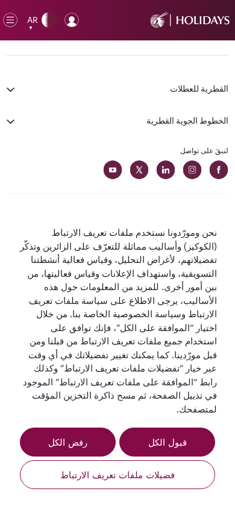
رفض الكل (67, 442)
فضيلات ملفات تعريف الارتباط (117, 474)
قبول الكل (167, 442)
